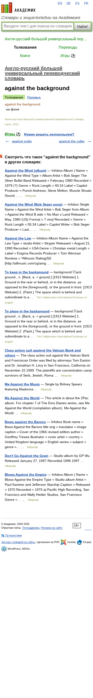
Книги (25, 56)
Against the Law (18, 238)
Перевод (34, 97)
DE (69, 3)
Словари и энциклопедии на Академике (40, 17)
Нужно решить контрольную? (49, 134)
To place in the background (27, 311)
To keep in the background (27, 272)
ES (77, 3)
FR (86, 3)
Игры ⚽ (68, 56)
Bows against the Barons (25, 422)
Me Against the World (22, 398)
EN (60, 3)
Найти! (82, 26)
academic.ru (18, 7)
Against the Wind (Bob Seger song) (33, 204)
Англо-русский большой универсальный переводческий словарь (46, 39)
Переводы (68, 47)
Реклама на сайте (51, 527)
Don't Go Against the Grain (26, 456)
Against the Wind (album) (25, 170)
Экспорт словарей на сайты (18, 542)
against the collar (72, 141)
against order (22, 141)
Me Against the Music (22, 384)
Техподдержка (30, 527)
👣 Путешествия (11, 535)
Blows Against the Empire (25, 474)
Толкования (25, 47)
